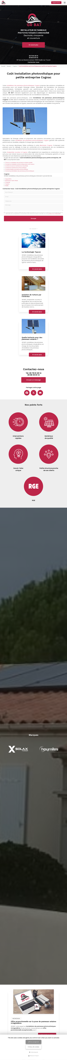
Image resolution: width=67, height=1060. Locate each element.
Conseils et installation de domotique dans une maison (19, 164)
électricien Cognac (45, 145)
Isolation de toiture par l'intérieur (31, 295)
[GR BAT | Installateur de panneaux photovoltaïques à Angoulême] (3, 2)
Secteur (9, 66)
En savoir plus (33, 45)
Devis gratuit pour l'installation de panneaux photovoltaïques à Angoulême (29, 1022)
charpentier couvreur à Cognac (17, 152)
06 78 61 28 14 (33, 56)
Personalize (34, 1052)
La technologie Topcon (31, 252)
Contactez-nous (33, 62)
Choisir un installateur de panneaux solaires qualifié (18, 162)
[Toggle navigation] (64, 3)
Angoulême (8, 179)
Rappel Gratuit (56, 2)
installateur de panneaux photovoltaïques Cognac (23, 85)
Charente (7, 182)
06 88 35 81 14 (33, 58)
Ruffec (7, 185)
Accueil (3, 66)
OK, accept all (34, 1042)
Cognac (15, 66)
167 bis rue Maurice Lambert (33, 60)
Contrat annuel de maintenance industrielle (16, 166)
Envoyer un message (33, 380)
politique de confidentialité (54, 213)
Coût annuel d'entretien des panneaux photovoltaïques (19, 171)
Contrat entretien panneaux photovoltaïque (16, 169)
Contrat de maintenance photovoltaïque (15, 167)
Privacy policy (34, 1056)
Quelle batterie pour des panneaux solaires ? (32, 338)
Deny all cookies (34, 1047)
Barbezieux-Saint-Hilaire (11, 180)
